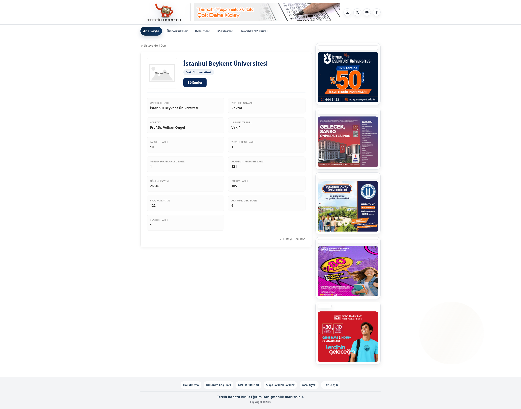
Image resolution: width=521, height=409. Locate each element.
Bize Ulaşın (331, 385)
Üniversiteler (177, 31)
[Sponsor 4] (348, 206)
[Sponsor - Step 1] (267, 12)
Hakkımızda (191, 385)
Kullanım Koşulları (218, 385)
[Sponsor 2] (348, 271)
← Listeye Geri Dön (153, 45)
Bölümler (202, 31)
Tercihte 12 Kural (254, 31)
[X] (357, 12)
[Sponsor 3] (348, 141)
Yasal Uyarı (309, 385)
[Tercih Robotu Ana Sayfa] (165, 12)
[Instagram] (347, 12)
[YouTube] (367, 12)
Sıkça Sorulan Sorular (280, 385)
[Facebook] (377, 12)
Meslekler (225, 31)
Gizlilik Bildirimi (248, 385)
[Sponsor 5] (348, 77)
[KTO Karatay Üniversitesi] (348, 336)
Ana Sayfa (151, 31)
